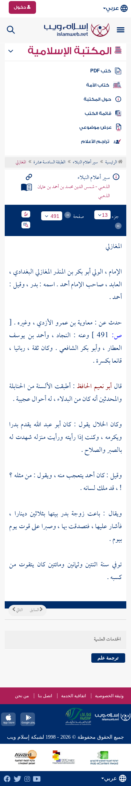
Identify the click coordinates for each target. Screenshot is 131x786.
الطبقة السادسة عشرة (49, 162)
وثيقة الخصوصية (109, 695)
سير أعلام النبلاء (85, 162)
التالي (19, 610)
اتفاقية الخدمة (73, 695)
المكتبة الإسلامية (71, 51)
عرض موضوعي (95, 127)
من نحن (22, 695)
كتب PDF (100, 70)
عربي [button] (112, 8)
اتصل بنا (45, 695)
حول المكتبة (97, 99)
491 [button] (55, 216)
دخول (20, 7)
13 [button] (105, 215)
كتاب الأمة (97, 85)
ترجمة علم (108, 658)
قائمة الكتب (98, 113)
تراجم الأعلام (95, 141)
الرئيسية (111, 162)
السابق (35, 610)
